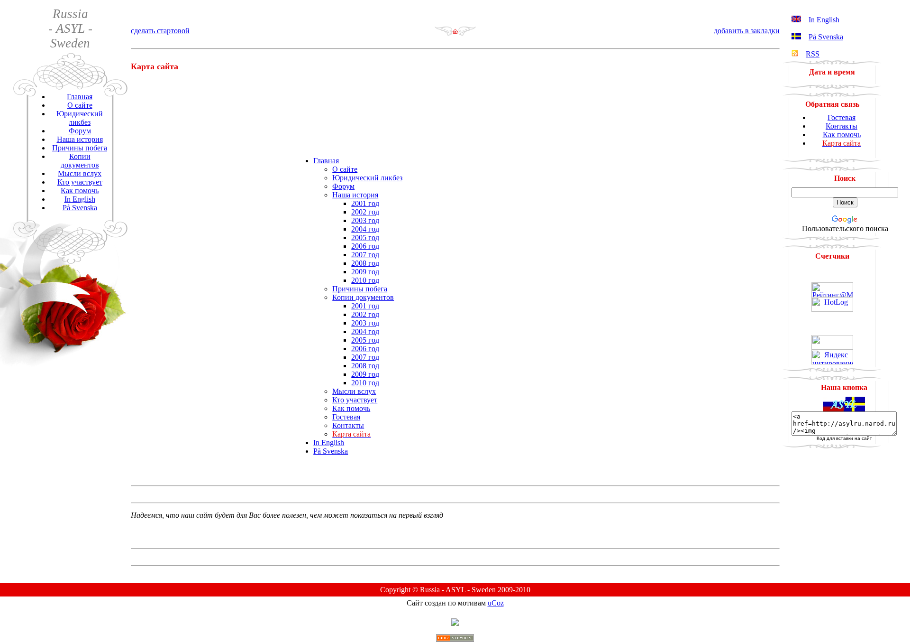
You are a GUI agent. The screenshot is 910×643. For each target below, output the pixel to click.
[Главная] (455, 33)
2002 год (365, 212)
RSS (812, 54)
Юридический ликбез (79, 118)
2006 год (365, 246)
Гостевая (346, 417)
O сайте (79, 105)
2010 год (365, 280)
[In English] (796, 20)
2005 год (365, 237)
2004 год (365, 229)
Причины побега (79, 148)
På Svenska (80, 208)
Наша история (80, 139)
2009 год (365, 272)
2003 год (365, 220)
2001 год (365, 203)
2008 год (365, 263)
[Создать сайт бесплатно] (455, 639)
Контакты (348, 425)
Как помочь (80, 190)
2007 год (365, 255)
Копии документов (80, 160)
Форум (80, 131)
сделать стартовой (160, 31)
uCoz (496, 603)
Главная (79, 97)
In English (79, 199)
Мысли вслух (79, 173)
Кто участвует (79, 182)
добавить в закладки (747, 31)
